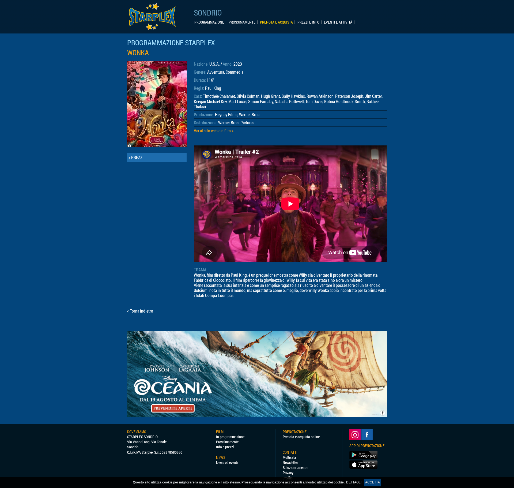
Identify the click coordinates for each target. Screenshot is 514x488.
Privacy (288, 472)
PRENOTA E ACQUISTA (276, 22)
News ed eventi (227, 462)
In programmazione (230, 436)
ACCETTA (372, 482)
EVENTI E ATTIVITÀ (338, 22)
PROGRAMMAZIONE (209, 22)
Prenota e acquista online (301, 436)
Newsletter (290, 462)
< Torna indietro (140, 311)
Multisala (289, 457)
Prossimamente (227, 441)
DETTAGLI (353, 482)
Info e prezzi (225, 446)
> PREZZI (135, 157)
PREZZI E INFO (308, 22)
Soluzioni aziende (295, 467)
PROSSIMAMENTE (242, 22)
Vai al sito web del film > (213, 130)
